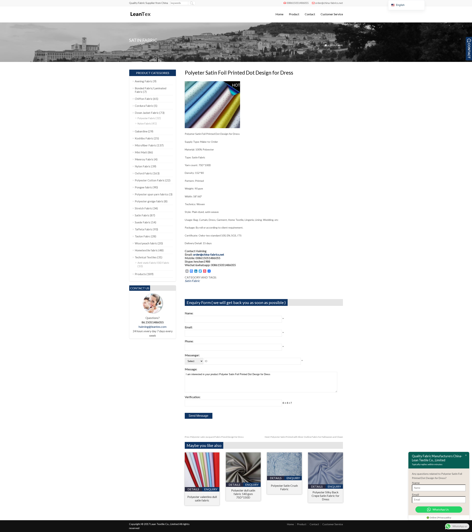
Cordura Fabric (144, 105)
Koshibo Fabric (144, 138)
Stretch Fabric (143, 208)
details (193, 489)
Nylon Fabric (144, 123)
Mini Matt (141, 152)
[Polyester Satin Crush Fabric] (284, 474)
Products (140, 274)
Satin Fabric (336, 45)
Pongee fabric (143, 187)
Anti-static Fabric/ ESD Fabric (153, 262)
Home (279, 14)
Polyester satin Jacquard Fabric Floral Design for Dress (214, 437)
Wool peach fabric (146, 243)
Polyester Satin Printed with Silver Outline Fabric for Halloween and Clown (304, 437)
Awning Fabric (143, 81)
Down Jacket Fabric (147, 112)
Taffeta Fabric (143, 229)
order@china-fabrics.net (329, 2)
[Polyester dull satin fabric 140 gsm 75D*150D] (243, 481)
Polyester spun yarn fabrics (151, 194)
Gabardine (141, 131)
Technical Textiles (146, 257)
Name (416, 482)
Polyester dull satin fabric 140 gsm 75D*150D (243, 494)
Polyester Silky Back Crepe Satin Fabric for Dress (325, 495)
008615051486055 (298, 2)
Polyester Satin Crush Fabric (284, 487)
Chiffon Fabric (143, 98)
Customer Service (332, 14)
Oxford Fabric (143, 173)
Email (415, 494)
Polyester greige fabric (149, 201)
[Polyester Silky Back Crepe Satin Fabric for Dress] (325, 483)
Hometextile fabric (146, 250)
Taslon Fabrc (142, 236)
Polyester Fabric (146, 118)
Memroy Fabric (144, 159)
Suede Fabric (142, 222)
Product (294, 14)
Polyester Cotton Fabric (150, 180)
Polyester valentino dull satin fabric (202, 498)
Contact (310, 14)
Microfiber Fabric (145, 145)
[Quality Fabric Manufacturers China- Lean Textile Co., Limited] (140, 17)
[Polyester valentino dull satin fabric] (202, 486)
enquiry (210, 489)
